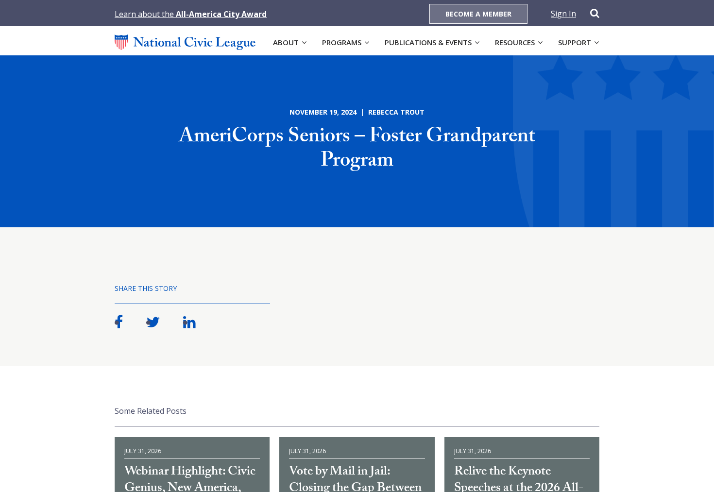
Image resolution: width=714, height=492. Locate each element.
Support (574, 42)
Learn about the (191, 14)
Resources (515, 42)
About (286, 42)
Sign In (563, 13)
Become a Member (478, 13)
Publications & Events (428, 42)
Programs (341, 42)
